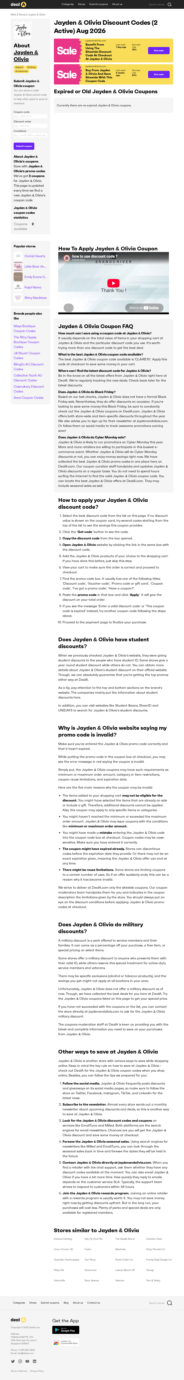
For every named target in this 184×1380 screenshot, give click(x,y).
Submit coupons (98, 4)
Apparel (19, 67)
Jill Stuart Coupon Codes (27, 355)
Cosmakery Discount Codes (29, 388)
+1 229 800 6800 (26, 1350)
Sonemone (90, 1270)
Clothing (31, 67)
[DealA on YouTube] (27, 1362)
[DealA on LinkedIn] (34, 1362)
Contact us (93, 1302)
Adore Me (59, 1280)
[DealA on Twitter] (13, 1362)
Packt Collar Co (124, 1259)
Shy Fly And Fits (94, 1238)
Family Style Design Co (159, 1259)
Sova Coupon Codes (28, 398)
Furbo (88, 1249)
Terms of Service (19, 1371)
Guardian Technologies (66, 1259)
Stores (81, 4)
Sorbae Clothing (63, 1238)
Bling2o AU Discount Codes (28, 366)
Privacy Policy (37, 1371)
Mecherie (120, 1249)
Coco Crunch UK (63, 1249)
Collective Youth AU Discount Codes (28, 377)
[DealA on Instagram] (20, 1362)
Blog (66, 1302)
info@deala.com (25, 1353)
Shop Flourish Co (155, 1249)
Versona (119, 1280)
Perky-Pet (59, 1270)
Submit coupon (24, 146)
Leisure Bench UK (125, 1270)
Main (14, 14)
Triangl (149, 1270)
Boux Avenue (92, 1280)
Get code (159, 50)
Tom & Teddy (153, 1280)
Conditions (20, 131)
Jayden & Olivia (26, 55)
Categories (68, 4)
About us (117, 4)
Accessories (21, 71)
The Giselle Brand (125, 1238)
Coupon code (21, 112)
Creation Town (154, 1238)
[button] (99, 50)
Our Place (90, 1259)
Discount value (22, 121)
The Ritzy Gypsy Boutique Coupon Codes (26, 342)
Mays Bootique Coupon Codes (24, 328)
